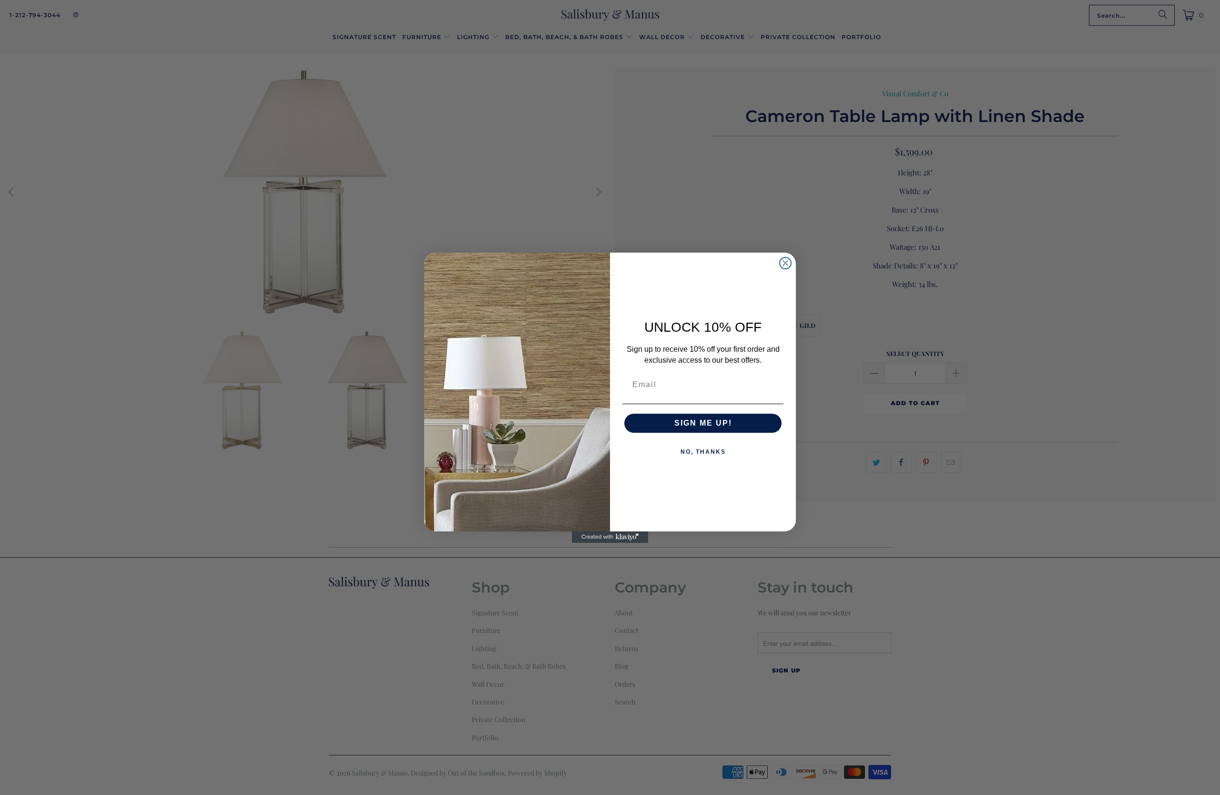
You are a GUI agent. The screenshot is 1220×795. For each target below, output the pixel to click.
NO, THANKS (703, 451)
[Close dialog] (785, 263)
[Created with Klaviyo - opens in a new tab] (610, 537)
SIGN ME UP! (703, 423)
